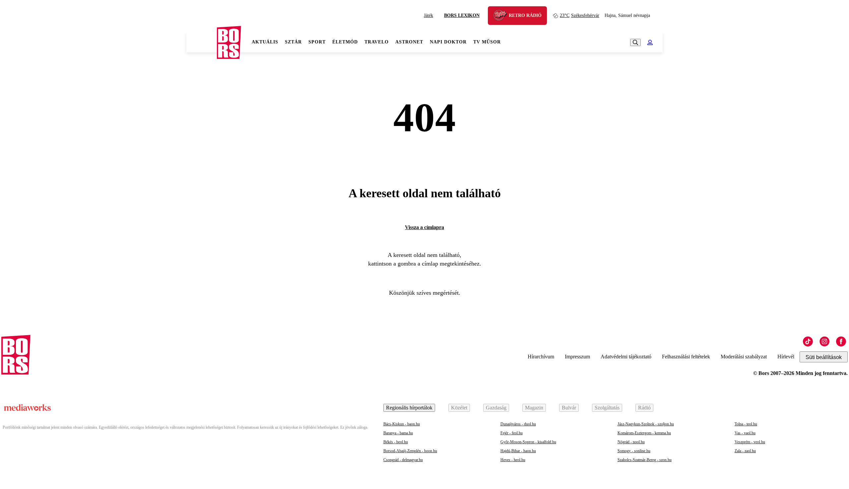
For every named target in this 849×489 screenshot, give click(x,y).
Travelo (376, 41)
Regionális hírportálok (409, 407)
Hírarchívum (541, 356)
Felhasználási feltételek (686, 356)
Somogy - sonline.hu (634, 451)
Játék (428, 15)
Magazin (534, 407)
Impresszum (577, 356)
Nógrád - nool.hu (631, 442)
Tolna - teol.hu (746, 424)
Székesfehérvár (579, 15)
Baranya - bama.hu (398, 433)
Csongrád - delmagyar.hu (403, 460)
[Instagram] (824, 341)
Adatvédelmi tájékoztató (626, 356)
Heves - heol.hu (512, 460)
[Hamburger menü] (201, 42)
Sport (317, 41)
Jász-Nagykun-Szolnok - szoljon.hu (646, 424)
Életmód (345, 41)
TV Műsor (487, 41)
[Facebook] (841, 341)
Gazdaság (496, 407)
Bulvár (569, 407)
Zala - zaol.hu (745, 451)
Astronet (409, 41)
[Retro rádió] (502, 16)
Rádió (644, 407)
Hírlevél (785, 356)
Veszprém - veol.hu (750, 442)
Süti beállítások (824, 357)
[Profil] (650, 42)
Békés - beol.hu (395, 442)
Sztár (293, 41)
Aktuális (265, 41)
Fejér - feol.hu (511, 433)
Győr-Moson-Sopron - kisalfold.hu (528, 442)
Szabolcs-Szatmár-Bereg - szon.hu (645, 460)
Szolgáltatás (607, 407)
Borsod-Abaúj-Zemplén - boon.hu (410, 451)
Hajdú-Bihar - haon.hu (518, 451)
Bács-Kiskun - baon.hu (401, 424)
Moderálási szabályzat (744, 356)
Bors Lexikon (462, 15)
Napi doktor (448, 41)
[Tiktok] (808, 341)
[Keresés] (635, 42)
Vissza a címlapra (424, 227)
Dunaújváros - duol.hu (518, 424)
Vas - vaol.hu (745, 433)
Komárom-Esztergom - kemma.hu (644, 433)
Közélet (459, 407)
